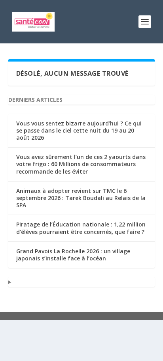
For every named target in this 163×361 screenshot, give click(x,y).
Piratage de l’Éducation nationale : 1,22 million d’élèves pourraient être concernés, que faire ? (81, 228)
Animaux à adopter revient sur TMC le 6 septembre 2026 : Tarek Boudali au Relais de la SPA (81, 198)
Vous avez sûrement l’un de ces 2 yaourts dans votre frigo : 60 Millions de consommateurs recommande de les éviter (81, 164)
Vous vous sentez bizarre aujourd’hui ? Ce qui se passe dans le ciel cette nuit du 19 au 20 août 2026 (79, 130)
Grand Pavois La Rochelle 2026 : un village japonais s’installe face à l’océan (73, 254)
